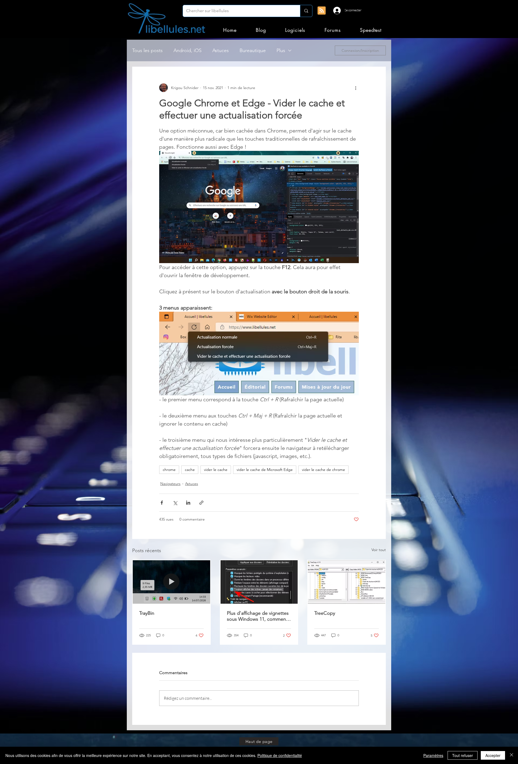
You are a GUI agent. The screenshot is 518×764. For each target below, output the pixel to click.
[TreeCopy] (346, 582)
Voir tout (379, 549)
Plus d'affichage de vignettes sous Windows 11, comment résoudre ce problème (258, 616)
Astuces (220, 50)
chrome (169, 469)
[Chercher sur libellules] (306, 11)
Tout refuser (462, 755)
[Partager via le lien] (201, 502)
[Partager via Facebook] (161, 502)
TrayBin (146, 613)
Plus (281, 50)
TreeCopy (324, 613)
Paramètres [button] (433, 755)
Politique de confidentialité (279, 755)
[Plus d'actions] (355, 87)
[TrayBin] (171, 582)
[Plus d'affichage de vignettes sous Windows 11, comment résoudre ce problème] (259, 582)
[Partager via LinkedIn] (188, 502)
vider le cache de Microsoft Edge (265, 469)
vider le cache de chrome (323, 469)
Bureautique (253, 50)
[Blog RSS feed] (322, 10)
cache (190, 469)
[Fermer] (511, 755)
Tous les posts (147, 50)
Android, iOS (187, 50)
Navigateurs (170, 483)
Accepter (492, 755)
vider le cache (215, 469)
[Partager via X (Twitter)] (175, 502)
